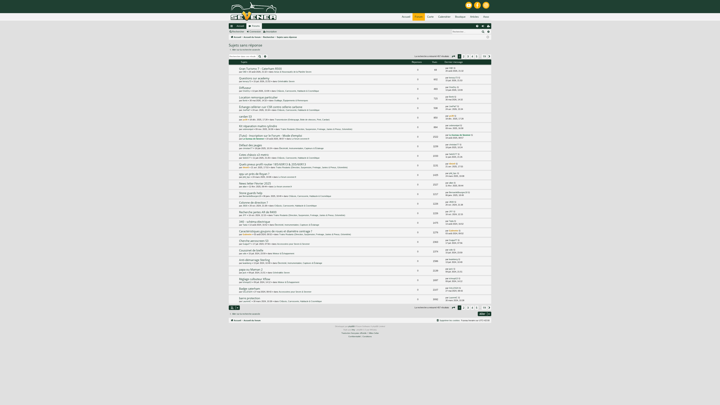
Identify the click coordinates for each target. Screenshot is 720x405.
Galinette (247, 234)
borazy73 (247, 81)
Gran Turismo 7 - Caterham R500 (260, 68)
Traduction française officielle (354, 333)
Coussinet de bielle (251, 250)
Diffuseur (245, 88)
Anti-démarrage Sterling (254, 260)
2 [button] (463, 56)
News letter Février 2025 (255, 183)
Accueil (240, 26)
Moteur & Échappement (283, 253)
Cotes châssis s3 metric (254, 155)
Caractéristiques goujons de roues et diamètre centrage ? (275, 231)
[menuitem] (477, 26)
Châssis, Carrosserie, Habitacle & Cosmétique (298, 91)
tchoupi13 (247, 282)
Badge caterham (249, 288)
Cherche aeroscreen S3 (253, 241)
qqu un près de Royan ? (254, 174)
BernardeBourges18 (252, 196)
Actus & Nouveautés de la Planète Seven (292, 72)
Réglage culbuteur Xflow (254, 279)
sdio (244, 253)
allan (245, 186)
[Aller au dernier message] (455, 68)
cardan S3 (245, 116)
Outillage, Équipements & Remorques (291, 100)
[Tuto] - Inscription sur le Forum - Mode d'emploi (270, 135)
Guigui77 (247, 244)
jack (244, 273)
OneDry (246, 91)
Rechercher (238, 31)
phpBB (351, 326)
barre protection (249, 298)
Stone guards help (250, 193)
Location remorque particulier (258, 97)
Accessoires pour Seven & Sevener (293, 244)
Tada (245, 225)
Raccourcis (232, 27)
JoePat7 (246, 110)
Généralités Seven (286, 81)
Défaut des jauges (250, 145)
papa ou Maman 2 (251, 269)
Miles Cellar (374, 333)
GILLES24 (247, 292)
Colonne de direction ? (253, 202)
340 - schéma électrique (254, 222)
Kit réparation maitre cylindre (258, 126)
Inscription (271, 31)
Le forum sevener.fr (300, 139)
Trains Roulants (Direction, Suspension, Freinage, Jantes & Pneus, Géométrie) (316, 129)
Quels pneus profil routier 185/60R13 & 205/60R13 (272, 164)
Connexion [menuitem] (484, 27)
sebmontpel (248, 129)
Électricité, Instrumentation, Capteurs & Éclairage (301, 148)
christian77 (248, 148)
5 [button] (476, 56)
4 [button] (472, 56)
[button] (453, 56)
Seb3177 (247, 158)
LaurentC (247, 301)
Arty (353, 330)
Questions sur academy (254, 78)
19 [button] (484, 56)
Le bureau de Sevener (253, 139)
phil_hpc (246, 177)
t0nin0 (246, 167)
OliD (245, 72)
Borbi (245, 100)
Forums (256, 26)
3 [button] (468, 56)
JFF (244, 215)
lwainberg (247, 263)
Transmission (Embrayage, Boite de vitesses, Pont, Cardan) (302, 119)
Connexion (255, 31)
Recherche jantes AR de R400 (258, 212)
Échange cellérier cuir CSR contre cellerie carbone (270, 107)
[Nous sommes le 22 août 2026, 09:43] (488, 37)
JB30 (245, 206)
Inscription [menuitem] (489, 27)
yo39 (245, 119)
